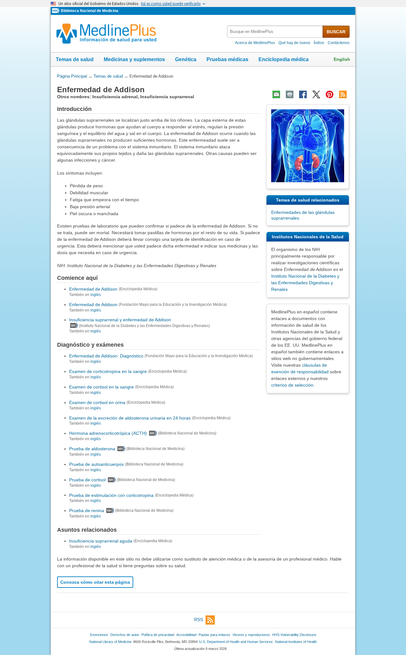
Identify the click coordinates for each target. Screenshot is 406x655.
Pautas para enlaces (214, 635)
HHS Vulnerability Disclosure (294, 635)
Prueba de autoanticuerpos (96, 464)
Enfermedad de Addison (93, 289)
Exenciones (99, 635)
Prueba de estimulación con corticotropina (111, 495)
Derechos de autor (124, 635)
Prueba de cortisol (87, 479)
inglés (95, 294)
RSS (198, 619)
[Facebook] (303, 94)
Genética (185, 59)
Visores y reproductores (251, 635)
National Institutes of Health (296, 642)
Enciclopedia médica (284, 59)
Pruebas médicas (227, 59)
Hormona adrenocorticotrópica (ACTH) (108, 433)
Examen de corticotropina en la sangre (108, 371)
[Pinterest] (330, 94)
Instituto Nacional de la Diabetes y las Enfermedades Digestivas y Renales (305, 282)
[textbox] (275, 31)
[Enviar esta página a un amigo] (276, 94)
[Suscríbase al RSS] (343, 94)
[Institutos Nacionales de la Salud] (56, 11)
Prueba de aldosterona (92, 448)
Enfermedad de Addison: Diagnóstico (106, 355)
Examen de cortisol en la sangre (101, 386)
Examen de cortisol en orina (97, 402)
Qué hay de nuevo (294, 43)
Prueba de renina (86, 510)
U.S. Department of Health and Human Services (236, 642)
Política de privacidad (157, 635)
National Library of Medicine (110, 642)
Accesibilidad (186, 635)
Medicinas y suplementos (134, 59)
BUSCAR (336, 31)
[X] (316, 94)
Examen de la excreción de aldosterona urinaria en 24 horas (130, 417)
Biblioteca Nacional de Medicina (89, 11)
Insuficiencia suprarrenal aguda (100, 540)
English (342, 59)
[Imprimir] (290, 94)
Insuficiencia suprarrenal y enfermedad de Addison (120, 319)
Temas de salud (75, 59)
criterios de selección (292, 385)
